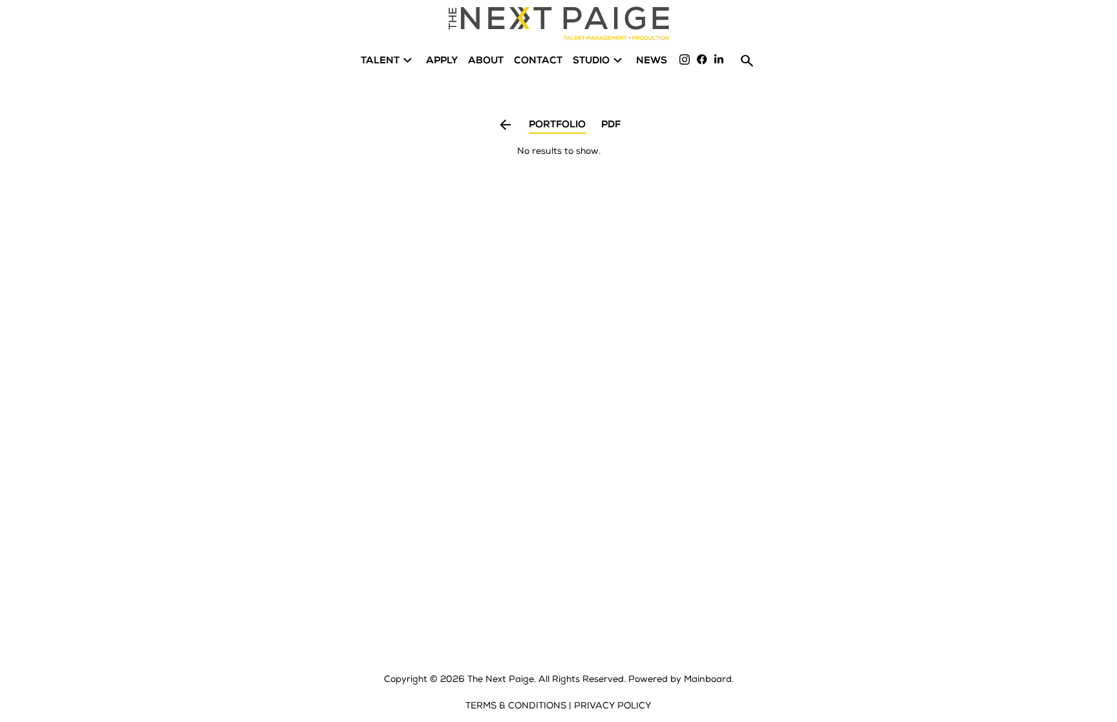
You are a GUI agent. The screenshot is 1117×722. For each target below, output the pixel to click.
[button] (505, 127)
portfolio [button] (557, 125)
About (486, 60)
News (651, 60)
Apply (442, 60)
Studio (599, 60)
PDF (611, 125)
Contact (538, 60)
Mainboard (708, 679)
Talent (388, 60)
